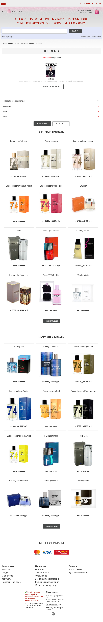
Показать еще (51, 321)
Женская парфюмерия (32, 18)
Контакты (7, 579)
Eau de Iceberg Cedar (18, 391)
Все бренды (7, 36)
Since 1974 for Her (51, 275)
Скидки (5, 572)
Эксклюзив (41, 575)
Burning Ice (19, 346)
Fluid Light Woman (51, 230)
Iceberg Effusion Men (18, 480)
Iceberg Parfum (83, 230)
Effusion (83, 186)
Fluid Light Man (51, 436)
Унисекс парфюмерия (33, 23)
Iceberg (39, 43)
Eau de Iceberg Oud (51, 391)
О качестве (7, 575)
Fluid (19, 230)
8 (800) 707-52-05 (58, 599)
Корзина (97, 13)
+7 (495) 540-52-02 (85, 10)
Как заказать (75, 569)
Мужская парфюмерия (69, 18)
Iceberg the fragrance (18, 275)
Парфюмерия (7, 43)
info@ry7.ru (55, 601)
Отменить (61, 124)
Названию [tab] (7, 107)
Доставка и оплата (78, 572)
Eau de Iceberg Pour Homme (83, 391)
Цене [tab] (5, 111)
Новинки (39, 569)
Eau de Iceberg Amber (83, 346)
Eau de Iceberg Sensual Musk (19, 186)
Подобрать (42, 124)
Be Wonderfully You (18, 141)
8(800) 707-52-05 (86, 13)
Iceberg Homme (51, 480)
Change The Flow (51, 346)
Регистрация (86, 3)
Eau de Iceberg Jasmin (83, 141)
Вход (98, 3)
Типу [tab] (5, 116)
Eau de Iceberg (51, 141)
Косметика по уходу (69, 23)
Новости (6, 569)
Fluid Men (83, 436)
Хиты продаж (42, 572)
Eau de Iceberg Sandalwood (19, 436)
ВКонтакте (53, 613)
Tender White (83, 275)
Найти (75, 31)
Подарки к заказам (11, 582)
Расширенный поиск (91, 36)
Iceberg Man (83, 480)
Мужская (56, 58)
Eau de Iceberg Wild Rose (51, 186)
